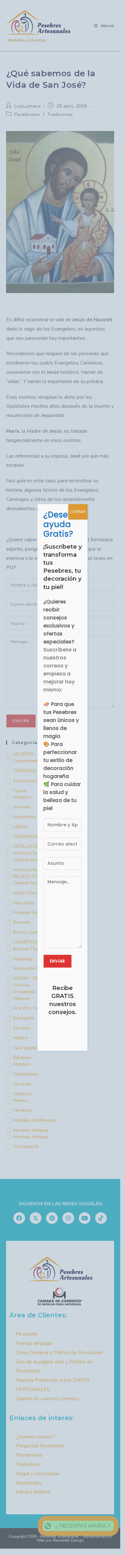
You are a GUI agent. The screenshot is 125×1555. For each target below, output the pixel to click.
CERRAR (78, 511)
